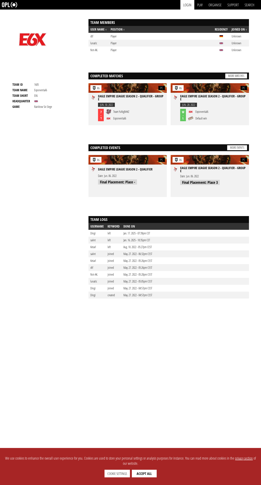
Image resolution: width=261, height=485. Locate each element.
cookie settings (117, 473)
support (233, 4)
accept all (144, 473)
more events (237, 147)
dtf (91, 267)
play (200, 4)
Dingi (93, 233)
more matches (236, 76)
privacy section (244, 458)
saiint (93, 240)
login (187, 4)
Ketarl (93, 247)
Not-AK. (94, 274)
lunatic (93, 281)
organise (215, 4)
